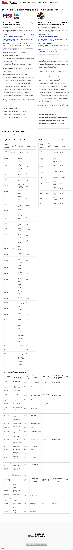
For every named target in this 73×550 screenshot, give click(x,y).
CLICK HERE (15, 123)
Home (21, 2)
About (28, 2)
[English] (56, 3)
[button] (30, 3)
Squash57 (52, 2)
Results (39, 2)
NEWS (24, 2)
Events (33, 2)
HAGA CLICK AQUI (53, 126)
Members (45, 2)
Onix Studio (42, 544)
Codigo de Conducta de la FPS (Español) (47, 40)
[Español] (57, 3)
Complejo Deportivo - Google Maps (11, 49)
